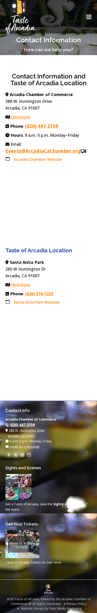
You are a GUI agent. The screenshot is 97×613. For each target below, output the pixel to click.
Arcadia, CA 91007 (21, 436)
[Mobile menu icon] (89, 17)
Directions (20, 117)
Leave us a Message (24, 446)
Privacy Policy (76, 604)
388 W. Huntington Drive (26, 430)
